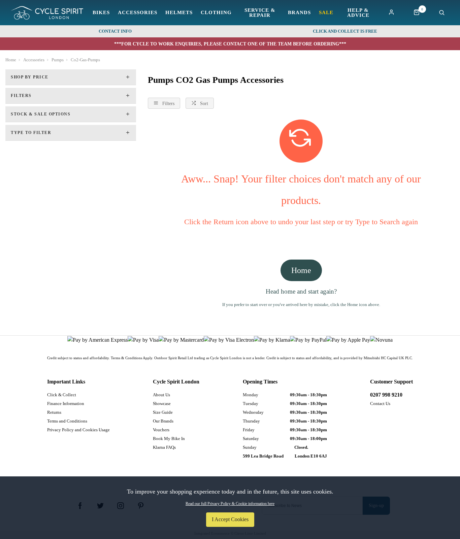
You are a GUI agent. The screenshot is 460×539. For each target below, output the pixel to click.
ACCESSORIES (137, 12)
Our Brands (163, 421)
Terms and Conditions (67, 421)
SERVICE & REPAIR (259, 13)
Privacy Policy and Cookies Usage (78, 429)
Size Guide (163, 412)
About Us (161, 394)
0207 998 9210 (386, 395)
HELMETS (179, 12)
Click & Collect (61, 394)
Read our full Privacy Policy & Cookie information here (230, 504)
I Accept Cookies (230, 519)
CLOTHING (216, 12)
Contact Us (380, 403)
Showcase (162, 403)
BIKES (101, 12)
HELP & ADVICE (358, 13)
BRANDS (299, 12)
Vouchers (161, 429)
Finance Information (65, 403)
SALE (326, 12)
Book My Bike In (169, 438)
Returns (54, 412)
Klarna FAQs (164, 447)
